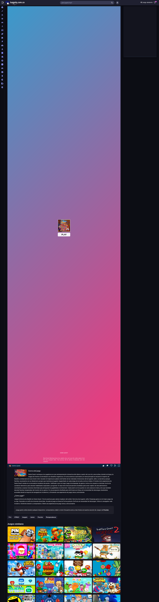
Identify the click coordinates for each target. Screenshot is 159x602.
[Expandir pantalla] (119, 465)
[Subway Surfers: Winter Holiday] (106, 585)
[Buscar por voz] (117, 3)
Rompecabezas (51, 517)
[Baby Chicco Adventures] (21, 568)
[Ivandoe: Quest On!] (106, 551)
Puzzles (40, 517)
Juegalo (24, 517)
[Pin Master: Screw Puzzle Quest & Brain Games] (21, 534)
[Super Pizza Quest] (50, 534)
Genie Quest (16, 465)
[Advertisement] (135, 31)
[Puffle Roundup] (78, 568)
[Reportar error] (115, 465)
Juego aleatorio (147, 2)
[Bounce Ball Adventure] (50, 568)
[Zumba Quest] (78, 534)
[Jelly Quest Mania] (78, 551)
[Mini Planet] (78, 585)
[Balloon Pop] (106, 568)
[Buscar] (112, 2)
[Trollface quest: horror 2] (106, 534)
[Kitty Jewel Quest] (50, 551)
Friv (10, 517)
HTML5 (16, 517)
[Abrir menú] (2, 2)
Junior (32, 517)
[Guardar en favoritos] (111, 465)
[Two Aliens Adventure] (21, 585)
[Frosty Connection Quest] (21, 551)
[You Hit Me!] (50, 585)
